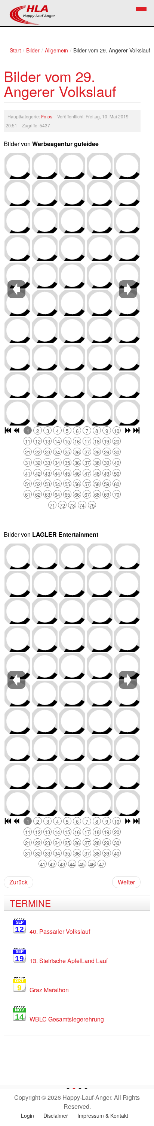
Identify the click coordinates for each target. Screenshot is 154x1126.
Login (27, 1115)
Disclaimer (55, 1115)
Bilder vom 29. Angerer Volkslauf (60, 83)
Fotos (46, 116)
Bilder (33, 50)
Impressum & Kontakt (102, 1115)
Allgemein (56, 50)
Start (15, 50)
